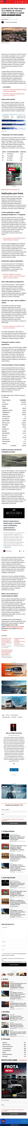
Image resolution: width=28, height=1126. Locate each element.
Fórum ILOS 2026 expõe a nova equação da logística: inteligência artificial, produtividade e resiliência (18, 847)
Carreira (11, 1030)
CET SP (7, 715)
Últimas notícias (11, 15)
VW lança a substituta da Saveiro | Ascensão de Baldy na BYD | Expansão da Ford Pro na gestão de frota (18, 857)
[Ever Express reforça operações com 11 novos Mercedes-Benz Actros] (5, 1017)
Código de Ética (14, 1125)
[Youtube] (22, 2)
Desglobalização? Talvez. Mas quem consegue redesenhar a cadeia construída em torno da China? (18, 1005)
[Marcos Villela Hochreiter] (2, 22)
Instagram (14, 626)
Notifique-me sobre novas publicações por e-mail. (14, 961)
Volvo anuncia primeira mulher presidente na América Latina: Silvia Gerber (18, 1033)
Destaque (18, 15)
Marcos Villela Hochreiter (11, 22)
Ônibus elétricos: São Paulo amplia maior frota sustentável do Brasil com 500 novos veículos (6, 641)
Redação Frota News (13, 841)
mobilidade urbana (6, 717)
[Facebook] (15, 2)
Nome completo (5, 809)
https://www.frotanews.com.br (14, 735)
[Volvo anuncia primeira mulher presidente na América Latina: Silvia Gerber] (5, 1033)
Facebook (21, 626)
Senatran (20, 717)
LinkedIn (8, 626)
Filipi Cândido (12, 851)
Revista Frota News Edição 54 (12, 189)
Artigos (4, 15)
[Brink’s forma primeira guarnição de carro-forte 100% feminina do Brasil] (5, 1025)
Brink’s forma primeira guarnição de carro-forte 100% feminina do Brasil (16, 1025)
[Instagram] (18, 2)
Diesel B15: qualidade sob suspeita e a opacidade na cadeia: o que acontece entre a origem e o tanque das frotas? (14, 276)
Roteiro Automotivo (14, 834)
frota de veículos (14, 715)
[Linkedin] (14, 763)
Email (2, 814)
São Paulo (14, 717)
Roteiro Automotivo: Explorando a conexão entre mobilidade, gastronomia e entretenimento (17, 837)
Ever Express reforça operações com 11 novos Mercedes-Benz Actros (16, 1017)
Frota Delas (12, 1014)
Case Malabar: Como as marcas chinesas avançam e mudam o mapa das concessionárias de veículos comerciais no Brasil (17, 867)
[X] (20, 2)
